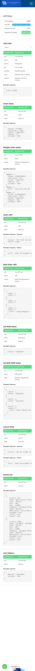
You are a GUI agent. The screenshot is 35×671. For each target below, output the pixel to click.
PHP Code (26, 32)
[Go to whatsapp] (4, 666)
